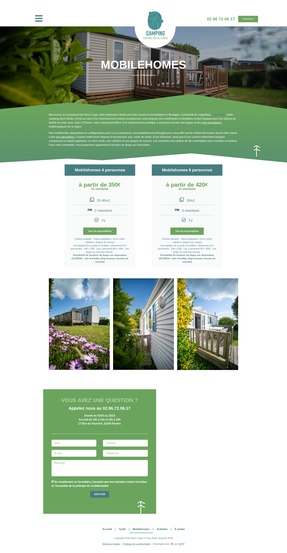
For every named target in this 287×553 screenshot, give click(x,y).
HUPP (181, 544)
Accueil (135, 75)
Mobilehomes (141, 529)
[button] (52, 325)
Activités (162, 529)
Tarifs (122, 529)
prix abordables (65, 137)
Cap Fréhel (218, 114)
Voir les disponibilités (100, 231)
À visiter (180, 529)
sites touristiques (212, 122)
